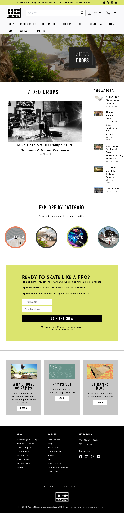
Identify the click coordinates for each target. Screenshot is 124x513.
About (81, 24)
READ (100, 402)
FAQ (50, 459)
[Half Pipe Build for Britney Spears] (98, 169)
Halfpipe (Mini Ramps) (28, 440)
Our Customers (55, 452)
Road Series (23, 459)
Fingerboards (24, 463)
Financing (40, 31)
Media (112, 24)
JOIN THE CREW (62, 319)
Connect (24, 31)
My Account (53, 471)
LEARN (23, 408)
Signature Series (25, 444)
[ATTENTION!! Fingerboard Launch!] (98, 98)
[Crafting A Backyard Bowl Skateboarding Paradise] (98, 147)
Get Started (48, 24)
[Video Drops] (46, 237)
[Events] (77, 237)
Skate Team (96, 24)
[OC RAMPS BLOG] (100, 371)
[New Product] (15, 237)
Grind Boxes (23, 452)
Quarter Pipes (24, 448)
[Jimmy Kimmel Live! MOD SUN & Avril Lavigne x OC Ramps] (98, 113)
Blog (11, 31)
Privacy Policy (70, 487)
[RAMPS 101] (62, 371)
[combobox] (56, 13)
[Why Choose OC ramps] (24, 371)
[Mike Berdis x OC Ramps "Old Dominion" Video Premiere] (45, 121)
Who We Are (54, 440)
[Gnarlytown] (98, 190)
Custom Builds (28, 24)
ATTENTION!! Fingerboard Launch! (113, 100)
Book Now (67, 24)
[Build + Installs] (108, 237)
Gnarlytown (113, 188)
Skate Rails (23, 455)
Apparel (21, 467)
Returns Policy (55, 463)
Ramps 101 (53, 455)
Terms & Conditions (52, 487)
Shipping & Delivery (58, 467)
